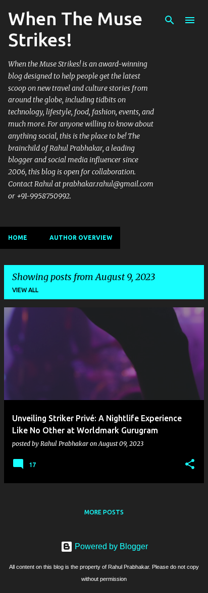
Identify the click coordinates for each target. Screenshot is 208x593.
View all (25, 290)
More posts (104, 512)
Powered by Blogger (110, 546)
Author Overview (80, 237)
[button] (190, 464)
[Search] (170, 20)
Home (17, 237)
